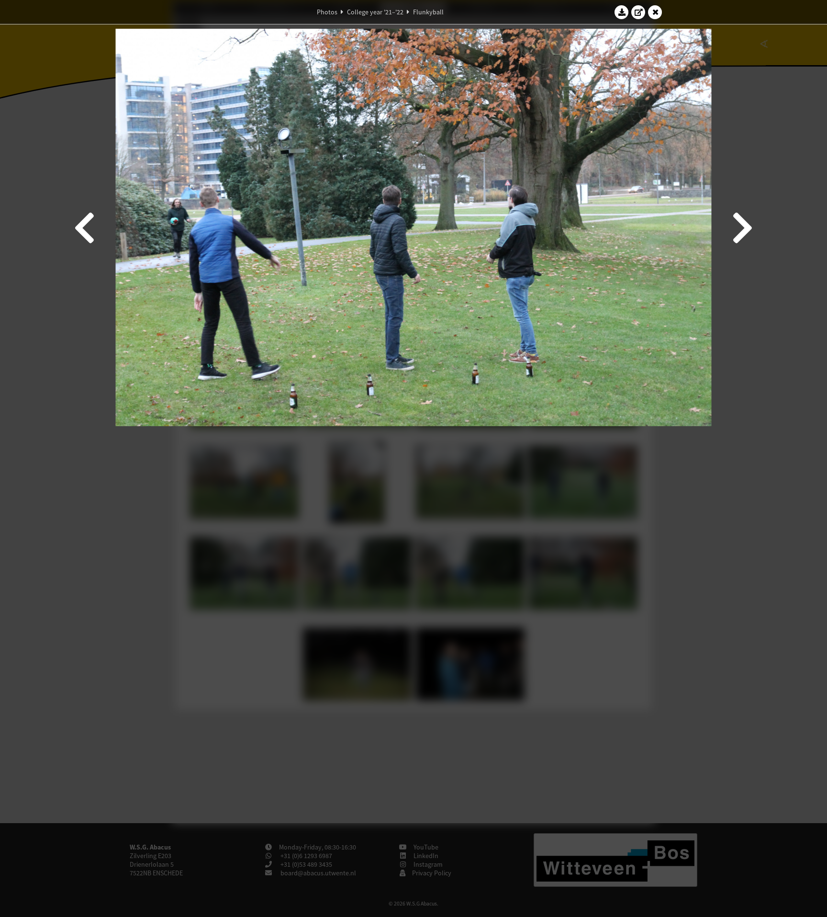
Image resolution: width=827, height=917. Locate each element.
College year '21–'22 (375, 12)
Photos (327, 12)
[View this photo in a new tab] (638, 12)
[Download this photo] (622, 12)
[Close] (655, 12)
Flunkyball (428, 12)
